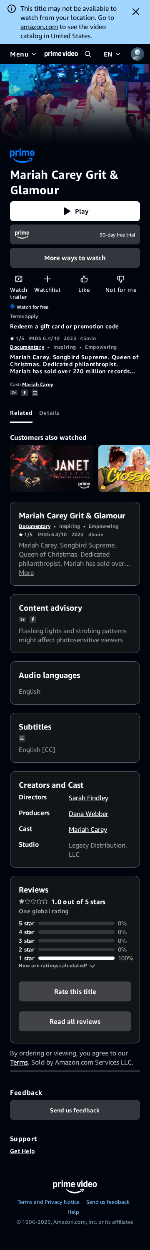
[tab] (21, 413)
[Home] (61, 54)
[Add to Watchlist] (47, 278)
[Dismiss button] (136, 11)
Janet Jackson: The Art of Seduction (51, 468)
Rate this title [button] (75, 991)
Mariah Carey (37, 384)
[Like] (84, 278)
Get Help (22, 1150)
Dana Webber (88, 813)
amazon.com (39, 26)
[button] (75, 211)
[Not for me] (120, 278)
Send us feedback (108, 1201)
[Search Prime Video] (88, 54)
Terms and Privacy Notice (49, 1201)
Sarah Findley (88, 798)
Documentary (27, 347)
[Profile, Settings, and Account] (137, 54)
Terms (19, 1062)
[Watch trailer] (18, 278)
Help (73, 1211)
